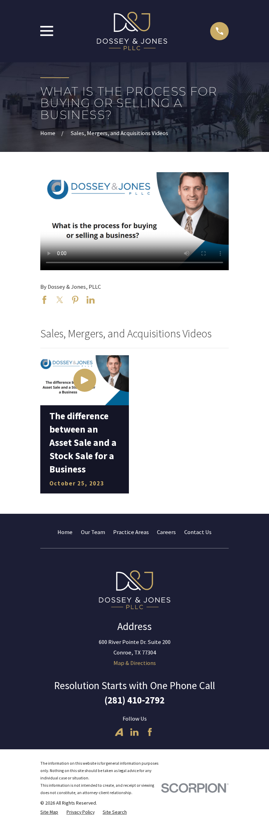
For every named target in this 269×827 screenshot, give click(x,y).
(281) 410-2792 (134, 700)
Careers (166, 532)
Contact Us (198, 532)
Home (65, 532)
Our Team (93, 532)
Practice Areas (131, 532)
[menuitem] (49, 812)
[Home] (132, 31)
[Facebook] (150, 732)
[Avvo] (119, 732)
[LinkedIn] (134, 732)
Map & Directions (134, 663)
